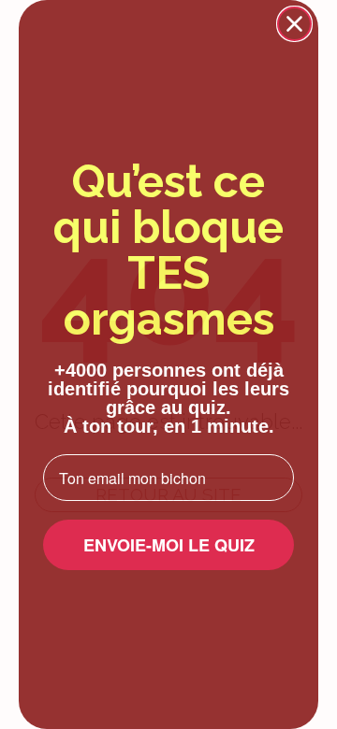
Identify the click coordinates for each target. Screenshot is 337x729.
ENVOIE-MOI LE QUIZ (169, 545)
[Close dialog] (294, 23)
